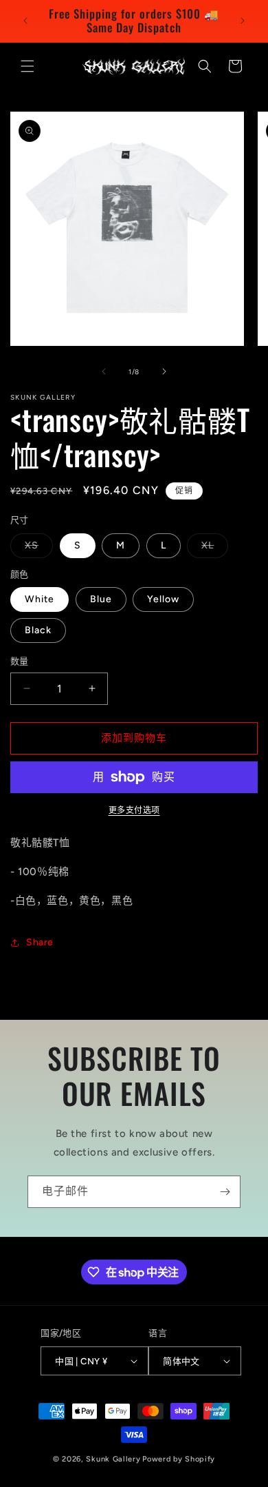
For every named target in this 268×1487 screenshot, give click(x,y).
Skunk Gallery (113, 1459)
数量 (19, 661)
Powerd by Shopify (178, 1459)
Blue (101, 599)
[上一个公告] (25, 21)
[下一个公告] (242, 21)
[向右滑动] (164, 371)
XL (212, 548)
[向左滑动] (104, 371)
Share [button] (40, 942)
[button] (27, 66)
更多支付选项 (134, 810)
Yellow (163, 599)
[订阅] (225, 1192)
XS (36, 548)
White (39, 599)
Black (38, 630)
